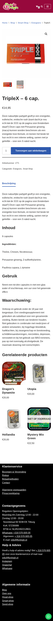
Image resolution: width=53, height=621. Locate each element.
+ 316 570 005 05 (23, 536)
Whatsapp (7, 568)
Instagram (7, 561)
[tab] (9, 184)
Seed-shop (7, 604)
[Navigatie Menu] (47, 6)
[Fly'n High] (10, 6)
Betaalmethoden (10, 479)
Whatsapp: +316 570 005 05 (16, 533)
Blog (4, 590)
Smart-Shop (23, 23)
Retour (5, 475)
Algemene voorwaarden (14, 490)
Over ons (6, 593)
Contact (6, 482)
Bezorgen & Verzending (14, 472)
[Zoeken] (42, 6)
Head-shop (7, 597)
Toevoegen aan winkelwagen (30, 150)
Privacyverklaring (11, 493)
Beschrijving (9, 183)
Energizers (36, 23)
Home (4, 23)
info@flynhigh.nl (19, 540)
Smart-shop (8, 601)
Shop (12, 23)
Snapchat (7, 565)
